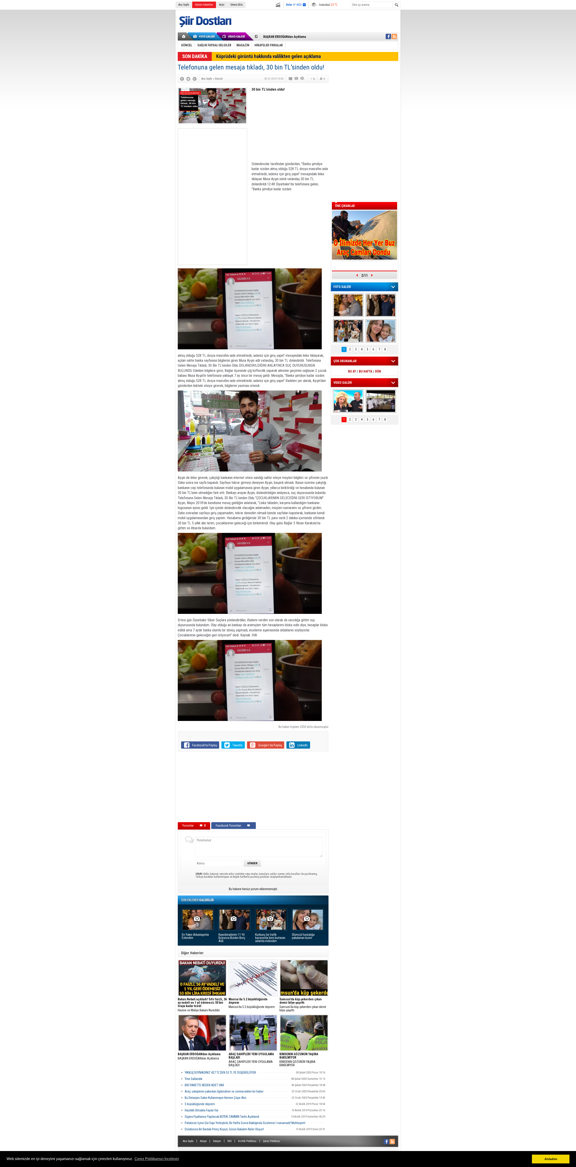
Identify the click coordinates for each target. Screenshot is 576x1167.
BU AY (352, 371)
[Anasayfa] (184, 36)
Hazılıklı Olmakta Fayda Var (201, 1110)
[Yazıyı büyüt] (322, 79)
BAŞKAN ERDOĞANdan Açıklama (199, 1056)
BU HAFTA (365, 371)
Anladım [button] (550, 1159)
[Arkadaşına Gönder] (297, 79)
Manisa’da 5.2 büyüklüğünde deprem (252, 1003)
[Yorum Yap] (291, 79)
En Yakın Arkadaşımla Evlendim (195, 936)
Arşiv (221, 4)
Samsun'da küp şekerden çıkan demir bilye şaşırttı (302, 1005)
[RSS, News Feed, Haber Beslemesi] (394, 36)
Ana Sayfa (183, 4)
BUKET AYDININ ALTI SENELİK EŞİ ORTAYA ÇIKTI (294, 36)
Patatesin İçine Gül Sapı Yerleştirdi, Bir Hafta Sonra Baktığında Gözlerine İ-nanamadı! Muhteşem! (245, 1123)
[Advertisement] (212, 196)
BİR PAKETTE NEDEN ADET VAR (204, 1085)
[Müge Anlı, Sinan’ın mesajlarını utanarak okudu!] (348, 401)
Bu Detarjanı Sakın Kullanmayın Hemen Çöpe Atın (215, 1098)
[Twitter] (188, 79)
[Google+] (195, 79)
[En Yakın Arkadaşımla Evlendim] (348, 305)
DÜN (378, 371)
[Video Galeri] (234, 36)
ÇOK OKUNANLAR (345, 361)
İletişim (217, 1141)
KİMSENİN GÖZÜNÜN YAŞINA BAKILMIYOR (298, 1060)
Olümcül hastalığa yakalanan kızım (303, 936)
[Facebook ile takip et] (388, 36)
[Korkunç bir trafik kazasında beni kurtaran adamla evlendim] (348, 331)
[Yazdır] (302, 79)
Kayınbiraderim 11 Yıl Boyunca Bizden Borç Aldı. (231, 938)
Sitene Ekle (236, 4)
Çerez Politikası (271, 1141)
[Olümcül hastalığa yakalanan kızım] (381, 331)
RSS (229, 1141)
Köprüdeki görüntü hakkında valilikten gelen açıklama (268, 56)
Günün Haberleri (204, 4)
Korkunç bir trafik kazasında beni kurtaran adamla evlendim (270, 938)
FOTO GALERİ (342, 287)
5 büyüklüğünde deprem (200, 1104)
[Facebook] (182, 79)
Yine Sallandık (193, 1079)
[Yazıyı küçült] (312, 79)
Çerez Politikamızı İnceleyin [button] (157, 1159)
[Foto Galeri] (204, 36)
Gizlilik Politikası (247, 1141)
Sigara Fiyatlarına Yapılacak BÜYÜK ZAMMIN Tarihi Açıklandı (222, 1116)
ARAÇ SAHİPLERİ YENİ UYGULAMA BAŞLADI (251, 1060)
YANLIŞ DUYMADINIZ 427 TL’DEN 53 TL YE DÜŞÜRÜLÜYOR (220, 1072)
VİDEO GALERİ (342, 382)
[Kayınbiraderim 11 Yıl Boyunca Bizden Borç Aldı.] (381, 305)
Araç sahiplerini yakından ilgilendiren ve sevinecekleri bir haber (224, 1091)
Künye (203, 1141)
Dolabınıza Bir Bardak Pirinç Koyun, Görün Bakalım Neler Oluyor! (224, 1129)
